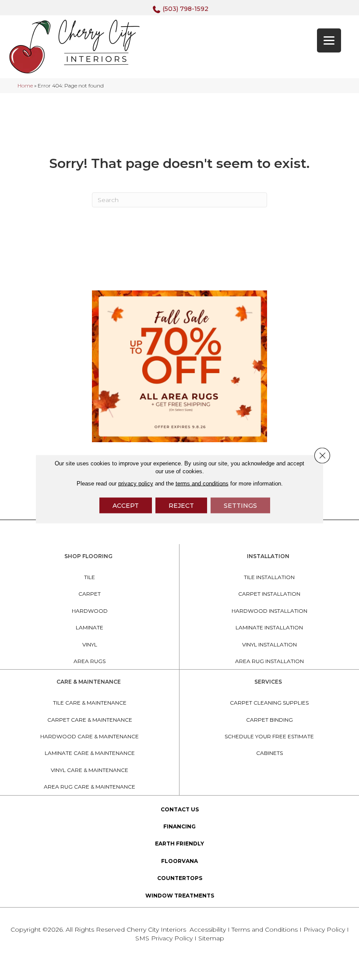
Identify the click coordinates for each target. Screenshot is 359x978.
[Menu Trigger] (329, 40)
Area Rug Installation (269, 661)
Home (25, 85)
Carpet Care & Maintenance (89, 719)
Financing (179, 826)
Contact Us (180, 809)
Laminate (89, 627)
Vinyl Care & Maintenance (89, 770)
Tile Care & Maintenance (90, 702)
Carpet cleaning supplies (269, 702)
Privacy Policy (325, 929)
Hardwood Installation (269, 611)
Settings (240, 506)
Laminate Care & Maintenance (90, 753)
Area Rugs (90, 661)
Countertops (179, 878)
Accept (126, 506)
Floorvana (179, 861)
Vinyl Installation (269, 644)
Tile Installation (269, 577)
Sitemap (211, 938)
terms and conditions (202, 483)
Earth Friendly (179, 843)
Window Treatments (179, 895)
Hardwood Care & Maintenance (89, 736)
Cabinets (269, 753)
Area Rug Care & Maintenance (89, 786)
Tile (89, 577)
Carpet (89, 593)
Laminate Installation (269, 627)
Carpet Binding (269, 719)
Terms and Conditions (265, 929)
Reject (181, 506)
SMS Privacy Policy (164, 938)
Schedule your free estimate (269, 736)
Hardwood (90, 611)
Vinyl (89, 644)
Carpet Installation (269, 593)
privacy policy (135, 483)
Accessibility (208, 929)
